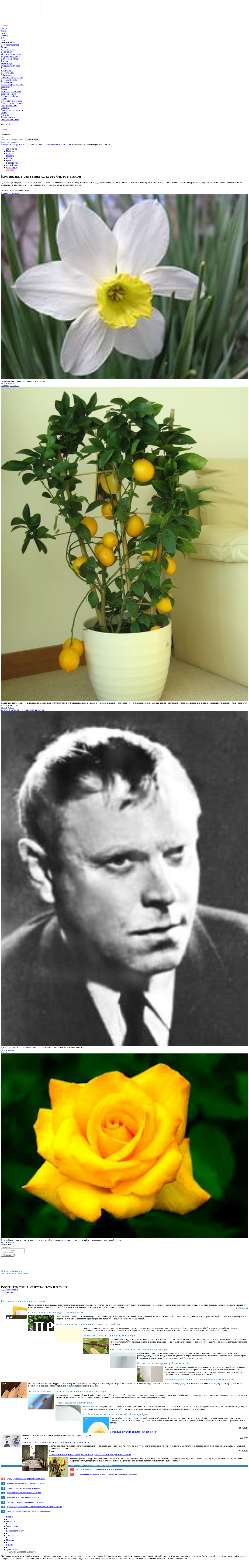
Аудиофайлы (12, 165)
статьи (4, 28)
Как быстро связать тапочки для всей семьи (25, 1502)
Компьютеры (7, 63)
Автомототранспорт (10, 45)
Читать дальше (7, 383)
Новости (10, 156)
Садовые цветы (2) (9, 1290)
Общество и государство (12, 77)
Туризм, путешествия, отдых (13, 110)
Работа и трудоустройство (12, 84)
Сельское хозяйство (9, 96)
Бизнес (4, 47)
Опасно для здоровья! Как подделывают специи (109, 1335)
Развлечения (6, 87)
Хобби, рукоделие (9, 117)
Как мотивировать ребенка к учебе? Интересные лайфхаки (88, 1324)
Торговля (5, 108)
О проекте (10, 1521)
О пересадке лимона (10, 386)
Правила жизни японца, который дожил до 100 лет (165, 1363)
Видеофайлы (12, 163)
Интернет (5, 61)
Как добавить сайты (15, 1531)
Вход (3, 142)
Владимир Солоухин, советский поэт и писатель (22, 710)
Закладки (10, 170)
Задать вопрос (12, 1526)
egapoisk (5, 134)
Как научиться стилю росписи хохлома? (24, 1493)
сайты (3, 40)
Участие (9, 1535)
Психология (6, 82)
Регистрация (12, 142)
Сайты (9, 153)
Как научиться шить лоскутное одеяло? (23, 1497)
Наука (3, 68)
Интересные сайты (9, 59)
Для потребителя (8, 49)
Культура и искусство (10, 66)
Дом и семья (6, 52)
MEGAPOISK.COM (10, 119)
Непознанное (7, 70)
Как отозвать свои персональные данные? (24, 1300)
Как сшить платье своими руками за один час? (26, 1483)
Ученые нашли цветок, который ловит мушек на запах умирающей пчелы (90, 1454)
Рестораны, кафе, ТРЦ (11, 91)
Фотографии (11, 167)
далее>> (90, 1435)
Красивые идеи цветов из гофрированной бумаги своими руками (34, 1507)
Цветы (4, 1052)
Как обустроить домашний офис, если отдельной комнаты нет (56, 1441)
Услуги (4, 112)
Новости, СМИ (8, 73)
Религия (4, 89)
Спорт (4, 98)
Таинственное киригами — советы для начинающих (29, 1511)
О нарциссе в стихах (10, 193)
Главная (9, 1517)
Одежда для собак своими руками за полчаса (26, 1479)
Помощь (10, 1540)
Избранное (11, 151)
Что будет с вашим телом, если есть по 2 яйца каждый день (115, 1414)
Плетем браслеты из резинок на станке (23, 1488)
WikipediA (5, 124)
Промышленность (9, 80)
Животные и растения (11, 54)
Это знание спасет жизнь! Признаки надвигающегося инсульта (199, 1379)
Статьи (9, 158)
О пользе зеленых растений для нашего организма (56, 1312)
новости (4, 35)
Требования (11, 1549)
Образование (7, 75)
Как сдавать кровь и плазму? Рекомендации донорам (139, 1349)
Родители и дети (8, 94)
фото (3, 38)
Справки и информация (11, 101)
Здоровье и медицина (10, 56)
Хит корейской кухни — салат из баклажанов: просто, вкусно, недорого (68, 1391)
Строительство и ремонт (12, 103)
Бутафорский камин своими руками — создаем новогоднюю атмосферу (106, 1474)
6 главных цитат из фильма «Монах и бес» (133, 1431)
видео (3, 31)
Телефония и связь (9, 105)
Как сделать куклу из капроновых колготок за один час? (99, 1469)
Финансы (5, 115)
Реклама (9, 1545)
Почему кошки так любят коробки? (75, 1402)
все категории (7, 1292)
